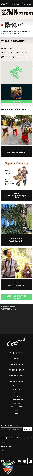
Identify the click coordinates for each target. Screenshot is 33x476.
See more (16, 101)
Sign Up (27, 429)
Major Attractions (21, 57)
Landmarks (6, 57)
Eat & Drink (7, 52)
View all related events (16, 297)
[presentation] (16, 93)
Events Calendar (21, 31)
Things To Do (17, 48)
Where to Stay (21, 52)
